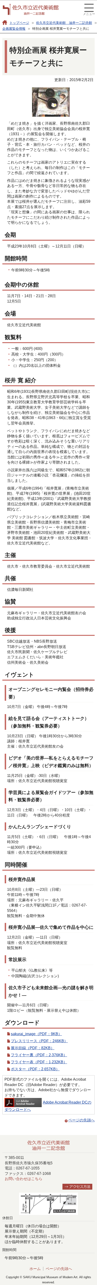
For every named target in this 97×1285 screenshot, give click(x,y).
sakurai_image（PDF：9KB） (36, 1034)
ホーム (35, 1269)
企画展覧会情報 (13, 28)
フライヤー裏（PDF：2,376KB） (39, 1055)
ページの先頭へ (81, 1120)
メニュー (89, 14)
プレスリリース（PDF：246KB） (39, 1041)
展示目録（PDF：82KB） (32, 1048)
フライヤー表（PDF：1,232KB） (39, 1062)
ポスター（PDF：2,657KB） (35, 1069)
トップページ (19, 23)
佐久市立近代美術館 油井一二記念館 (64, 23)
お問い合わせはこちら (23, 1179)
